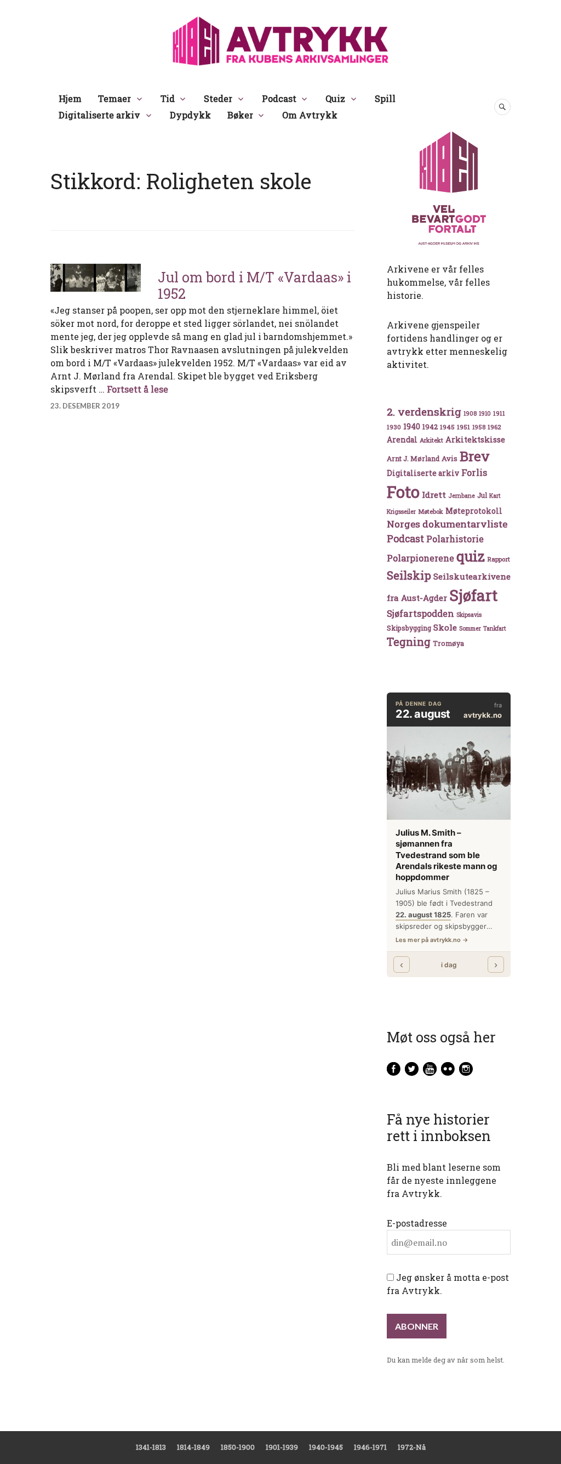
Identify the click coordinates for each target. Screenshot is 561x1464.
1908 (470, 413)
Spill (385, 98)
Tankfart (494, 628)
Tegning (409, 642)
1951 (463, 427)
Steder (218, 98)
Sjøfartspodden (420, 613)
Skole (445, 627)
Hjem (70, 98)
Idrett (434, 494)
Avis (449, 458)
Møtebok (430, 511)
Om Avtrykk (309, 115)
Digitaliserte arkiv (99, 115)
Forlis (474, 472)
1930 (394, 427)
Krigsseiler (401, 511)
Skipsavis (469, 614)
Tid (168, 98)
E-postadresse (417, 1223)
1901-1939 (282, 1447)
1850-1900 (238, 1447)
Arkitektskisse (475, 439)
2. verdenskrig (424, 411)
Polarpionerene (420, 558)
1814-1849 (193, 1447)
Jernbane (461, 496)
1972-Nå (412, 1447)
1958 (478, 427)
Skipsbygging (409, 627)
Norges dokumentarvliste (447, 524)
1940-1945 (326, 1447)
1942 (430, 426)
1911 (499, 413)
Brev (475, 456)
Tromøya (448, 643)
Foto (403, 491)
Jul (482, 495)
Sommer (470, 628)
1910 (485, 413)
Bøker (240, 115)
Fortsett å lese (137, 389)
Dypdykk (190, 115)
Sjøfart (473, 595)
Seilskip (409, 575)
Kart (495, 496)
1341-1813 (151, 1447)
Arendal (402, 440)
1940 (411, 426)
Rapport (498, 559)
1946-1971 (370, 1447)
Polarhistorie (455, 538)
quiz (470, 556)
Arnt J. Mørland (413, 458)
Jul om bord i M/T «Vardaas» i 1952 (254, 285)
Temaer (114, 98)
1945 (447, 427)
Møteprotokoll (473, 511)
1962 (494, 427)
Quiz (335, 98)
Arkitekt (431, 440)
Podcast (279, 98)
